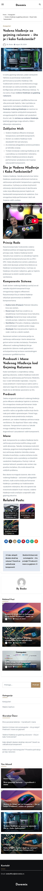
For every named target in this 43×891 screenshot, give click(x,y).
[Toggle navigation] (2, 4)
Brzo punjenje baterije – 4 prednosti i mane (19, 722)
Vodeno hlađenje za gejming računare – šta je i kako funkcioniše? (20, 35)
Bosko (11, 44)
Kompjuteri (7, 26)
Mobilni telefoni (8, 707)
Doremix (21, 5)
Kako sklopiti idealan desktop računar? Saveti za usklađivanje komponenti (18, 640)
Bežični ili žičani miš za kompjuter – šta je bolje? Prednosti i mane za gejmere (20, 616)
